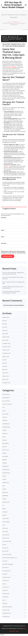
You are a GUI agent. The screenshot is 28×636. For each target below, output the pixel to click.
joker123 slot (5, 449)
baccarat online (6, 401)
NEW (3, 485)
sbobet (4, 508)
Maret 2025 (5, 372)
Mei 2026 (4, 327)
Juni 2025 (4, 363)
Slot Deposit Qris (6, 570)
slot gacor (4, 574)
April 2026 (4, 330)
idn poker (4, 440)
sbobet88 (4, 512)
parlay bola (5, 492)
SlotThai (21, 38)
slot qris (4, 583)
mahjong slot (5, 466)
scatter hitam (5, 518)
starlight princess (6, 613)
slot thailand (5, 596)
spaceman (4, 603)
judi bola (4, 453)
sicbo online (5, 531)
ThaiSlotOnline (5, 40)
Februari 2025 (5, 376)
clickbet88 (4, 420)
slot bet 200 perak (6, 554)
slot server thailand (11, 67)
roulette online (5, 502)
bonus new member (7, 404)
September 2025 (6, 353)
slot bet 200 (5, 551)
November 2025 (6, 346)
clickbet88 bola (6, 423)
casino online (5, 414)
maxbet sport (5, 482)
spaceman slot (5, 610)
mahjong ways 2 (6, 472)
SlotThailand (5, 39)
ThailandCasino (11, 39)
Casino (4, 410)
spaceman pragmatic (7, 606)
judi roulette (5, 456)
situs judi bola (5, 534)
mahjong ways (5, 469)
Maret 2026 (5, 333)
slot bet (4, 544)
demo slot (4, 433)
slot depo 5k (5, 567)
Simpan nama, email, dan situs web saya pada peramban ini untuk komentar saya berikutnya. (13, 252)
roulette (4, 499)
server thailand (6, 521)
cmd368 (4, 430)
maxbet (4, 479)
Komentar (4, 217)
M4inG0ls (5, 36)
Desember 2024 (6, 382)
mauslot (4, 476)
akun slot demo (6, 394)
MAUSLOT (6, 166)
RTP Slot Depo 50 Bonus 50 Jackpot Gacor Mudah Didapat (13, 4)
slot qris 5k (5, 590)
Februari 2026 (5, 337)
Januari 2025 (5, 379)
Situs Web (3, 243)
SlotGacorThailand (6, 38)
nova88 (4, 489)
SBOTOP (4, 515)
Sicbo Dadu (5, 528)
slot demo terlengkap (7, 564)
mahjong (4, 463)
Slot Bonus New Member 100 (9, 557)
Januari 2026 (5, 340)
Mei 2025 (4, 366)
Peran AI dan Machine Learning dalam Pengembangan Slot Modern (11, 292)
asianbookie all (5, 397)
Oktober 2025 (5, 350)
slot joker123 (5, 580)
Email (3, 236)
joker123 (4, 446)
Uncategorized (15, 22)
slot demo (4, 561)
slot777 (4, 600)
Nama (3, 230)
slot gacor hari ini (6, 577)
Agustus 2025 (5, 356)
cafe (3, 407)
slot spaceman (5, 593)
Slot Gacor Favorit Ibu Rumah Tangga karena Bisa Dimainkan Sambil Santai (13, 273)
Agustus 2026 (5, 317)
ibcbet (3, 436)
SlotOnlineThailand (15, 38)
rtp (3, 505)
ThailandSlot (18, 39)
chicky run (4, 417)
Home (8, 22)
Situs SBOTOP (5, 538)
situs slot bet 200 (6, 541)
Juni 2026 (4, 323)
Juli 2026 (4, 320)
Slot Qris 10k (5, 587)
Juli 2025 (4, 359)
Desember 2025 (6, 343)
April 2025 (4, 369)
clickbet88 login (6, 427)
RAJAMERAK (5, 495)
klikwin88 (4, 459)
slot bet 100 (5, 548)
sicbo (3, 525)
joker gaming (5, 443)
